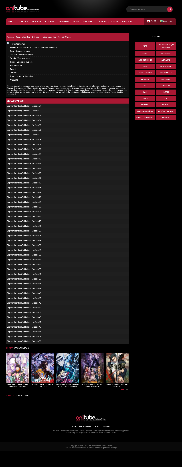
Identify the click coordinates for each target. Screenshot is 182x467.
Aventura (145, 79)
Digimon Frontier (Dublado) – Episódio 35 (24, 269)
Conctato (127, 22)
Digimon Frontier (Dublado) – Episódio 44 (24, 312)
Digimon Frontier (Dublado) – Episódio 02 (24, 111)
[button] (122, 390)
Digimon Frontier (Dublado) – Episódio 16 (24, 178)
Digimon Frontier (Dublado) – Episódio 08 (24, 139)
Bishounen (165, 79)
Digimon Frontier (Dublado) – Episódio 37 (24, 279)
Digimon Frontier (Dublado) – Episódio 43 (24, 308)
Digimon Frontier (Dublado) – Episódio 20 (24, 197)
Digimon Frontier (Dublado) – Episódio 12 (24, 159)
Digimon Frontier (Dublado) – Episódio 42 (24, 303)
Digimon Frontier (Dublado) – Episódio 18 (24, 188)
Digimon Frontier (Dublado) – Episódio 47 (24, 327)
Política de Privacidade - (82, 427)
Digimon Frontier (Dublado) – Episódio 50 (24, 341)
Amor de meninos (145, 60)
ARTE (145, 66)
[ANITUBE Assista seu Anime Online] (91, 418)
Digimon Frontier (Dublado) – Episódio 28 (24, 236)
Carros (166, 92)
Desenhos (49, 22)
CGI (166, 98)
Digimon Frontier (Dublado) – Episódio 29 (24, 240)
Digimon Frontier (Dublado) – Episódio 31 (24, 250)
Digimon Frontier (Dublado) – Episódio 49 (24, 336)
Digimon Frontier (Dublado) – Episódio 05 (24, 125)
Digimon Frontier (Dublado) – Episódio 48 (24, 332)
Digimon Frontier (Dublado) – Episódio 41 (24, 298)
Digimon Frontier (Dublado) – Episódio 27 (24, 231)
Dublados (36, 22)
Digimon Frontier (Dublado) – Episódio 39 (24, 288)
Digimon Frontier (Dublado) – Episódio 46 (24, 322)
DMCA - (98, 427)
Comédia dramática (145, 111)
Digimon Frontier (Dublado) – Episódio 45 (24, 317)
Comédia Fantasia (165, 111)
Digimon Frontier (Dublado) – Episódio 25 (24, 221)
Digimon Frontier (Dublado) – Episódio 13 (24, 164)
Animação (165, 60)
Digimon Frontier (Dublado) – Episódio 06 (24, 130)
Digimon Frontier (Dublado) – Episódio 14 (24, 168)
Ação (145, 46)
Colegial (145, 105)
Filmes (76, 22)
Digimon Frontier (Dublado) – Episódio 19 (24, 192)
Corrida (165, 118)
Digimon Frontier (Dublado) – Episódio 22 (24, 207)
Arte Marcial (166, 66)
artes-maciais (166, 73)
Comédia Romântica (144, 118)
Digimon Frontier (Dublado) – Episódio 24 (24, 216)
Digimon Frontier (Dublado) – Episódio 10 (24, 149)
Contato (106, 427)
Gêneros (114, 22)
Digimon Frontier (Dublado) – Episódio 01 (24, 106)
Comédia (165, 105)
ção (145, 92)
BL (145, 86)
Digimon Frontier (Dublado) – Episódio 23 (24, 212)
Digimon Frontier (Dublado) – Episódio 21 (24, 202)
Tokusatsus (63, 22)
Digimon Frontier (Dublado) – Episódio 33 (24, 260)
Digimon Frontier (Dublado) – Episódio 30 (24, 245)
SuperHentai (89, 22)
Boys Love (166, 86)
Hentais (102, 22)
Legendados (22, 22)
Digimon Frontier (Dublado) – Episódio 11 (24, 154)
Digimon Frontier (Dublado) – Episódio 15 (24, 173)
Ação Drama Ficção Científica (165, 46)
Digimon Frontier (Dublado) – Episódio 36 (24, 274)
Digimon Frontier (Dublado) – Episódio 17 (24, 183)
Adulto (145, 54)
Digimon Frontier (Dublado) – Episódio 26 (24, 226)
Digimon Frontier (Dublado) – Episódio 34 (24, 264)
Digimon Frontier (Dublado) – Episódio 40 (24, 293)
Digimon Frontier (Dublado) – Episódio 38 (24, 284)
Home (10, 22)
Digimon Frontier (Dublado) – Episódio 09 (24, 144)
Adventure (166, 54)
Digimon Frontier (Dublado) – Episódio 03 (24, 115)
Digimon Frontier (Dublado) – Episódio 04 (24, 120)
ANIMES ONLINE (7, 452)
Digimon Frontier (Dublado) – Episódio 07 (24, 135)
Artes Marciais (145, 73)
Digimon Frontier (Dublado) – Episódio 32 (24, 255)
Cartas (145, 98)
